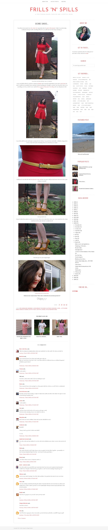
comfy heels (63, 83)
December (77, 225)
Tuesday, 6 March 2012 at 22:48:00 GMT (28, 353)
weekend (84, 88)
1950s (78, 107)
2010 (81, 111)
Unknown (21, 474)
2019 (74, 111)
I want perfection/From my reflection (85, 174)
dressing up (86, 90)
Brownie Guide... (78, 247)
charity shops (81, 94)
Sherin (20, 384)
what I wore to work (78, 81)
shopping (75, 88)
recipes (90, 88)
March (76, 242)
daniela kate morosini (24, 439)
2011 (90, 79)
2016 (79, 98)
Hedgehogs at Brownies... (80, 246)
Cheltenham (76, 109)
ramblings (88, 94)
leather (82, 107)
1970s (79, 105)
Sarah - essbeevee (23, 464)
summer (75, 90)
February (77, 271)
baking (74, 105)
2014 (74, 86)
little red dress (82, 101)
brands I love (32, 308)
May (76, 238)
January (76, 273)
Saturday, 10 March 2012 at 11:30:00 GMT (28, 478)
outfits (39, 309)
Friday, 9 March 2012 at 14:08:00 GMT (27, 445)
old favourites (77, 92)
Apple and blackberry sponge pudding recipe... (85, 167)
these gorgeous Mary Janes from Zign (45, 86)
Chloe (20, 481)
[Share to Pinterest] (64, 305)
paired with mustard (51, 28)
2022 (75, 205)
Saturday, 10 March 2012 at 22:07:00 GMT (28, 507)
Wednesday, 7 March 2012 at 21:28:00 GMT (28, 435)
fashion (54, 308)
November (77, 226)
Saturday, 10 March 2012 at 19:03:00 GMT (28, 500)
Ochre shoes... (82, 181)
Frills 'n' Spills (54, 10)
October (77, 228)
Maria (27, 309)
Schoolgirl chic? (78, 249)
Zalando (40, 83)
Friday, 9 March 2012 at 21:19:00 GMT (27, 461)
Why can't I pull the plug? (83, 154)
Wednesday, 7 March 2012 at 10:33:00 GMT (28, 397)
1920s (81, 109)
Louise (20, 400)
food (85, 86)
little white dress (86, 105)
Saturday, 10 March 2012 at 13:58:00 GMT (28, 489)
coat (83, 96)
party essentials (89, 103)
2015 (80, 88)
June (76, 236)
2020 (92, 109)
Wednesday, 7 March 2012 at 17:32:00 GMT (28, 421)
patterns (91, 86)
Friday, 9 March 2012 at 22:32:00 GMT (28, 470)
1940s (91, 107)
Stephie (21, 492)
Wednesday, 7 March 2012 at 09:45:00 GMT (29, 380)
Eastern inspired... (79, 257)
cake (82, 103)
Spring (74, 101)
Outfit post (32, 309)
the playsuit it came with (36, 179)
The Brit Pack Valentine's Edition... (86, 188)
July (76, 234)
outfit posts (79, 86)
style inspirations (51, 309)
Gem (20, 408)
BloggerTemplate (30, 528)
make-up (22, 309)
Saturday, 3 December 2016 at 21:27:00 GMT (29, 515)
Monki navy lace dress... (80, 259)
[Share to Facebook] (59, 305)
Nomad (21, 457)
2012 (20, 308)
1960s (74, 107)
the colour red (34, 28)
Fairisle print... (78, 270)
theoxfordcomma (23, 391)
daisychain (21, 417)
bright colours (41, 308)
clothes (48, 308)
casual (83, 98)
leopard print (76, 103)
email (87, 53)
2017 (88, 101)
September (77, 230)
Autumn (80, 90)
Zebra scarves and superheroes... (82, 244)
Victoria (21, 368)
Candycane (21, 424)
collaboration (77, 96)
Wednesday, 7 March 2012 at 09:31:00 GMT (28, 373)
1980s (85, 109)
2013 (75, 221)
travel (74, 94)
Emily (20, 448)
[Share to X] (62, 305)
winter (74, 98)
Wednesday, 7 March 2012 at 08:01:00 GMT (28, 365)
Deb (20, 510)
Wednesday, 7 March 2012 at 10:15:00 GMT (28, 388)
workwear (84, 92)
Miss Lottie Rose (23, 349)
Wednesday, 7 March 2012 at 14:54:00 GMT (28, 414)
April (76, 240)
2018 (89, 109)
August (76, 232)
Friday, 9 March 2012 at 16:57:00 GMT (27, 454)
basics (87, 96)
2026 (75, 202)
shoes (43, 309)
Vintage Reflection (23, 503)
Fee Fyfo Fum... (78, 255)
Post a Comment (21, 518)
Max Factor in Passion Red (42, 293)
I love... (59, 308)
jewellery (88, 98)
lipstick (91, 92)
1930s (87, 107)
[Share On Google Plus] (67, 305)
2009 (77, 111)
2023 (75, 204)
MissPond (21, 356)
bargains (25, 308)
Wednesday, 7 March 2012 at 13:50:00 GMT (28, 405)
